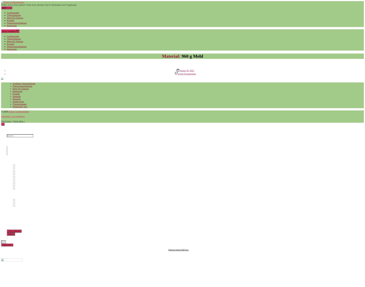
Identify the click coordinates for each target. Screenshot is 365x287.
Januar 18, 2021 (187, 70)
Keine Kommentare (187, 74)
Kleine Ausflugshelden (19, 111)
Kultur (18, 174)
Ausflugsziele (13, 13)
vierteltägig (20, 206)
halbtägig (19, 203)
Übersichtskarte (14, 15)
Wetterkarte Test (20, 107)
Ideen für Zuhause (15, 18)
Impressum (12, 25)
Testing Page (18, 101)
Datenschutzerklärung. (178, 250)
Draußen (19, 165)
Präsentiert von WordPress (13, 116)
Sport (17, 183)
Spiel (17, 180)
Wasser (18, 188)
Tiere (17, 185)
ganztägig (19, 200)
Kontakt (10, 20)
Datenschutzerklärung (17, 23)
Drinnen (19, 168)
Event (18, 171)
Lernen (18, 177)
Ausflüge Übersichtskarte (24, 83)
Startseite (17, 96)
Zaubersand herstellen (182, 64)
